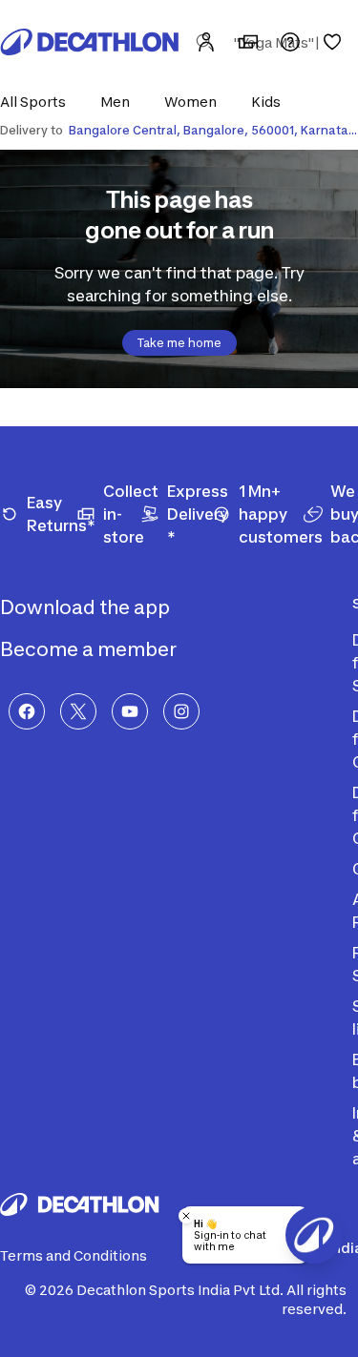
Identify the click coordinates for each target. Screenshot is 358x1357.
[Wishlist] (332, 41)
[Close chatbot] (186, 1215)
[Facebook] (27, 711)
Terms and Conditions (73, 1255)
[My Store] (248, 41)
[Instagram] (181, 711)
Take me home (179, 343)
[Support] (290, 41)
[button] (38, 101)
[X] (78, 711)
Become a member (90, 649)
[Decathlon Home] (89, 42)
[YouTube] (130, 711)
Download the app (87, 607)
